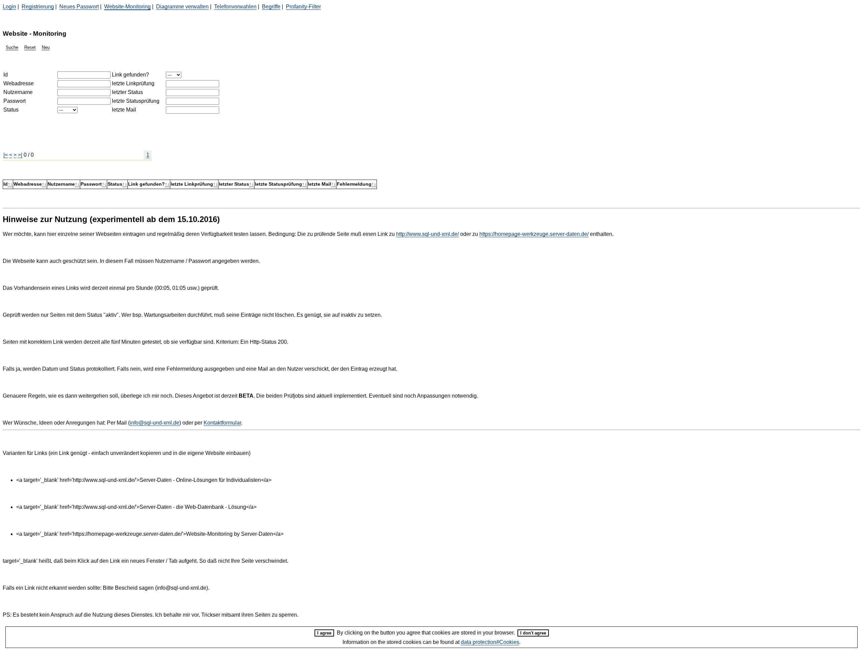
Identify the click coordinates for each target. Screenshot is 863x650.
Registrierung (38, 6)
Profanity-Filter (303, 6)
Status (11, 110)
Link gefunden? (130, 75)
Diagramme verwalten (182, 6)
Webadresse (18, 83)
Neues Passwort (79, 6)
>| (20, 155)
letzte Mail (124, 110)
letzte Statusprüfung (135, 101)
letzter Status (127, 92)
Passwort (14, 101)
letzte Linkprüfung (133, 83)
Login (9, 6)
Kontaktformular (222, 423)
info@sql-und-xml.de (154, 423)
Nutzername (18, 92)
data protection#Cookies (490, 642)
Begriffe (271, 6)
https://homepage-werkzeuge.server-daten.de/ (534, 234)
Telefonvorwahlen (235, 6)
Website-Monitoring (127, 6)
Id (5, 75)
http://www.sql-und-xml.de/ (427, 234)
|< (5, 155)
